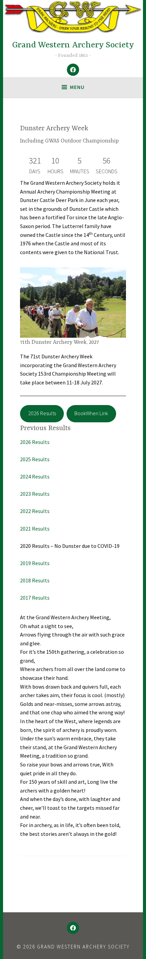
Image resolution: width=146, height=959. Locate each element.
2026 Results (42, 413)
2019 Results (35, 563)
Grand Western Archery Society (73, 45)
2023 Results (35, 493)
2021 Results (35, 528)
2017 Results (35, 597)
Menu (77, 87)
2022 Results (35, 511)
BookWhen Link (91, 413)
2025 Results (35, 459)
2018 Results (35, 580)
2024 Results (35, 476)
